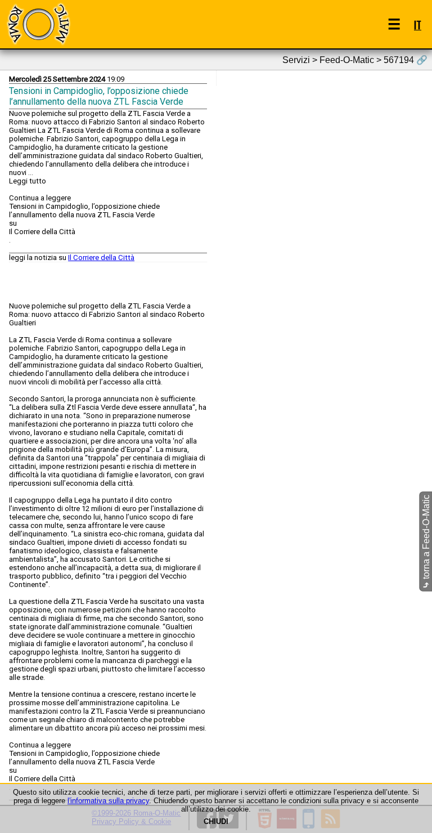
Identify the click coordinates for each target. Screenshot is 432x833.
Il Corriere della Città (101, 257)
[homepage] (38, 24)
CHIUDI (216, 821)
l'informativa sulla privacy (108, 800)
